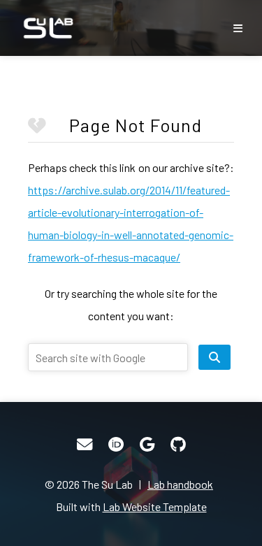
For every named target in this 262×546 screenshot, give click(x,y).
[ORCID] (116, 444)
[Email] (84, 444)
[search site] (214, 357)
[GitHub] (178, 444)
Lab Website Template (155, 506)
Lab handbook (180, 484)
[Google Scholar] (147, 444)
